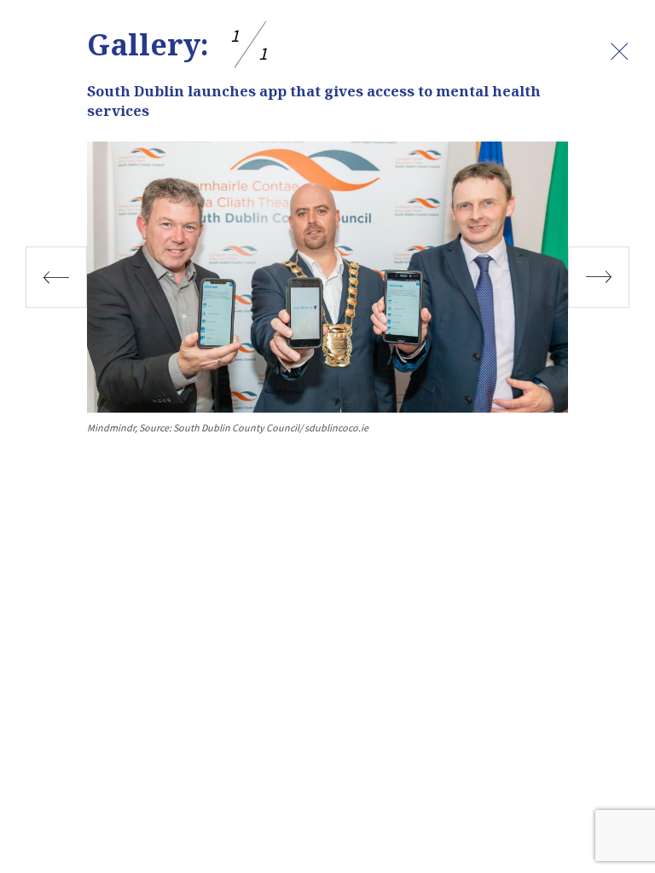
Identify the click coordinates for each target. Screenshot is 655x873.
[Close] (619, 51)
